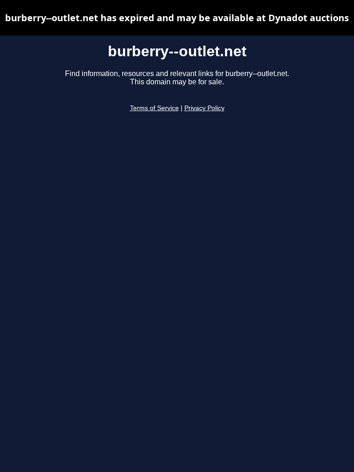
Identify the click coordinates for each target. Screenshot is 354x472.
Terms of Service (154, 108)
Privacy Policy (204, 108)
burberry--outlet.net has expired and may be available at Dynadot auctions (177, 18)
